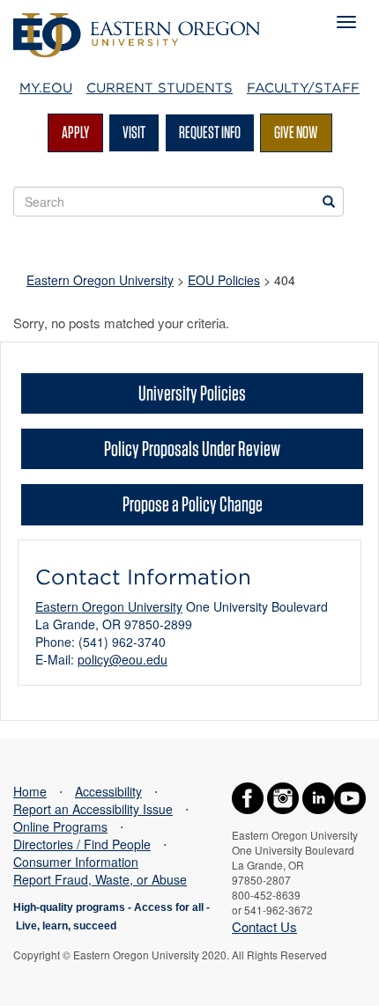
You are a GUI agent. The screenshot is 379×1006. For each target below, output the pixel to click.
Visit (134, 132)
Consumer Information (75, 861)
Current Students (159, 88)
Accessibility (108, 791)
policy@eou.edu (122, 659)
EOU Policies (224, 280)
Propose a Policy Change (193, 504)
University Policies (192, 393)
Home (30, 791)
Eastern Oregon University (100, 280)
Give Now (296, 132)
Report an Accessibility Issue (93, 809)
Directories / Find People (82, 844)
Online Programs (60, 826)
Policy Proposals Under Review (192, 448)
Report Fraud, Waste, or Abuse (100, 879)
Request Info (210, 132)
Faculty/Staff (303, 88)
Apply (75, 132)
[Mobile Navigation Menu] (346, 22)
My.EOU (45, 88)
